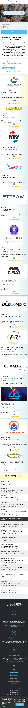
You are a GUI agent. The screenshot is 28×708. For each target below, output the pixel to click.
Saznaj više (4, 706)
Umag (21, 63)
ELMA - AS (4, 503)
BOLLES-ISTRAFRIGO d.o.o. (8, 530)
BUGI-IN (3, 495)
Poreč (8, 63)
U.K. (2, 589)
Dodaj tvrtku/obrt (14, 71)
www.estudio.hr (14, 683)
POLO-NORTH (5, 581)
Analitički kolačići (17, 701)
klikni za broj (13, 485)
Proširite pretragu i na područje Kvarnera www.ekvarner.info (14, 476)
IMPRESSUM (8, 689)
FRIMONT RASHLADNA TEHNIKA (10, 551)
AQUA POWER (5, 481)
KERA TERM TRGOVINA (7, 558)
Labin (15, 61)
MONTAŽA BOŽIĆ (6, 573)
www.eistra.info (14, 675)
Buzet (11, 61)
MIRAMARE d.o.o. (5, 566)
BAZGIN (3, 523)
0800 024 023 (16, 644)
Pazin (3, 63)
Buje (7, 61)
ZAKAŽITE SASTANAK (19, 659)
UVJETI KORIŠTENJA (18, 689)
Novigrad (21, 61)
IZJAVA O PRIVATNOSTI (14, 692)
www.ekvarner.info (14, 677)
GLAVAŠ (3, 510)
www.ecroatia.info (14, 678)
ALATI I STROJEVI (5, 25)
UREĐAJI (5, 26)
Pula (12, 63)
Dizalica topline (6, 27)
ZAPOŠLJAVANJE (14, 690)
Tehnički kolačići (17, 699)
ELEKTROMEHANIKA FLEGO (8, 537)
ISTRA (3, 61)
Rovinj (16, 63)
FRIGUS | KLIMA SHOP (7, 544)
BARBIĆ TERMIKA (5, 488)
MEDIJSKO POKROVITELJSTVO (14, 694)
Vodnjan (4, 65)
